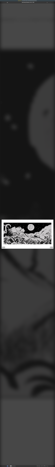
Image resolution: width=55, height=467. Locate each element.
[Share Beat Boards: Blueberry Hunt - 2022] (44, 466)
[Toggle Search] (47, 2)
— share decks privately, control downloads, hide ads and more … (27, 0)
